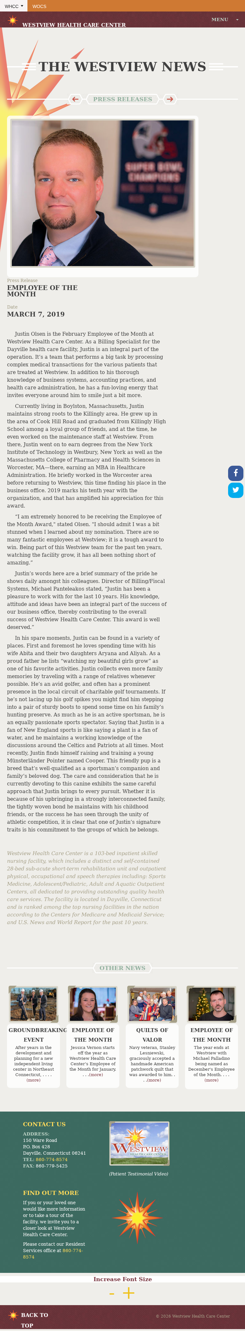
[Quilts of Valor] (152, 1004)
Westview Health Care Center (74, 25)
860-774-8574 (52, 1159)
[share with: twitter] (235, 490)
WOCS (39, 6)
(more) (33, 1080)
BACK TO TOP (34, 1316)
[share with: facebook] (235, 473)
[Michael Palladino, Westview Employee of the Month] (211, 1004)
